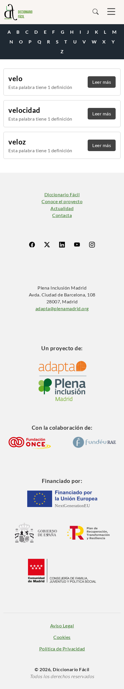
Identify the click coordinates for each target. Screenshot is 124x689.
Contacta (62, 215)
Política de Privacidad (62, 648)
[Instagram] (92, 245)
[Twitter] (47, 245)
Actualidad (62, 208)
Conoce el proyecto (62, 201)
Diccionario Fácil (62, 194)
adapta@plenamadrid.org (62, 308)
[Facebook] (32, 245)
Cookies (62, 637)
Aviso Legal (62, 625)
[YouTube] (77, 245)
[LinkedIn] (62, 245)
